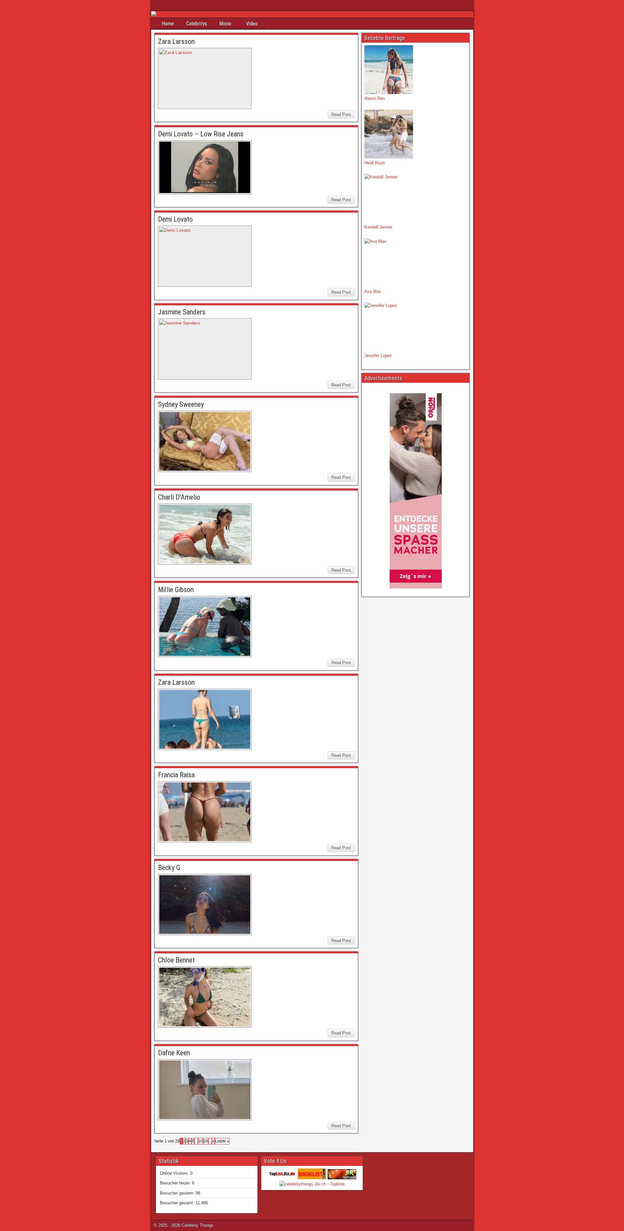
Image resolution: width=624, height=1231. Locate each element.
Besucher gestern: (178, 1193)
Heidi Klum (374, 162)
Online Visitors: (175, 1173)
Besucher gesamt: (178, 1202)
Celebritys (196, 24)
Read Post (341, 114)
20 (205, 1141)
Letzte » (222, 1141)
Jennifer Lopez (378, 355)
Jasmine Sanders (181, 312)
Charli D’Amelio (179, 497)
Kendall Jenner (378, 227)
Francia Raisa (176, 775)
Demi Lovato (175, 219)
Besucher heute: (176, 1183)
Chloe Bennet (176, 960)
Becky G (169, 868)
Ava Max (372, 291)
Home (168, 24)
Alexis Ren (374, 98)
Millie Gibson (176, 590)
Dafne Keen (174, 1053)
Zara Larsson (176, 41)
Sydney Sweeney (181, 404)
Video (252, 24)
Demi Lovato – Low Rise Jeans (200, 134)
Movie (225, 24)
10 (200, 1141)
